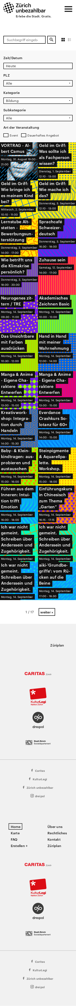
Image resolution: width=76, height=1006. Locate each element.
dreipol (40, 796)
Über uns (55, 826)
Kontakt (54, 839)
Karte (15, 832)
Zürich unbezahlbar (40, 787)
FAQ (14, 839)
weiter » (46, 612)
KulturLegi (40, 779)
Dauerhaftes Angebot (43, 135)
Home (16, 826)
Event (14, 135)
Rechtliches (57, 832)
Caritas (40, 770)
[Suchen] (51, 40)
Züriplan (57, 645)
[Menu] (68, 9)
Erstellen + (19, 845)
